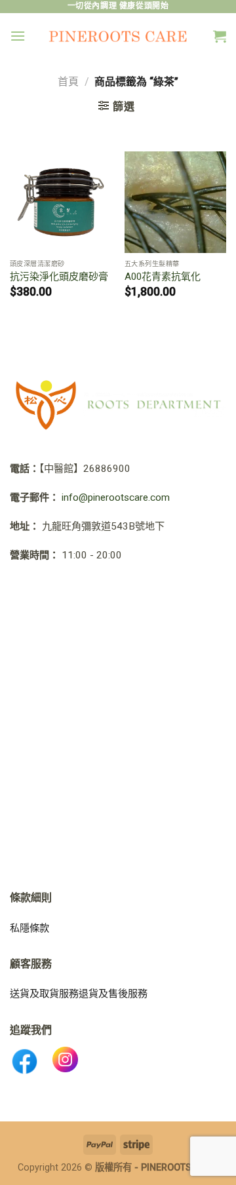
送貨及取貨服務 (44, 994)
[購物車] (219, 36)
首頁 (68, 81)
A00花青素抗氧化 (163, 276)
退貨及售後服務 (113, 994)
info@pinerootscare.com (116, 497)
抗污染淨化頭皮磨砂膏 (59, 276)
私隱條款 (29, 928)
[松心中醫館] (118, 36)
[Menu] (18, 36)
